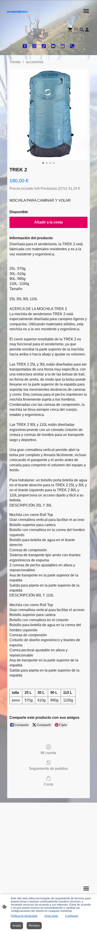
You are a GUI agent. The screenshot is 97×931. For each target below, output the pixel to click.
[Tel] (72, 46)
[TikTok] (44, 46)
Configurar (71, 916)
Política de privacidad (24, 916)
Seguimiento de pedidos (48, 768)
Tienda (15, 62)
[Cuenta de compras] (87, 29)
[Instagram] (34, 46)
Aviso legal (51, 916)
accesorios (34, 62)
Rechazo (34, 925)
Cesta (48, 784)
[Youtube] (53, 46)
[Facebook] (25, 46)
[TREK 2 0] (48, 114)
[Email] (63, 46)
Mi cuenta (48, 753)
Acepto (16, 925)
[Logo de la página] (26, 16)
